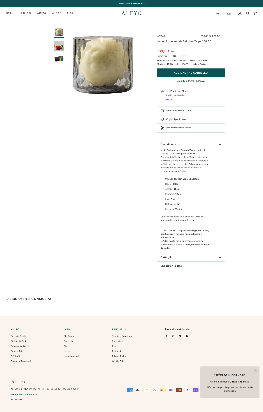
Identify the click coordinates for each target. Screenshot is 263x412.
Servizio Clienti (18, 336)
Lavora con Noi (71, 356)
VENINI (161, 36)
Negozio (68, 351)
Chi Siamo (69, 336)
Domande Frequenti (21, 361)
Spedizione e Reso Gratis (131, 3)
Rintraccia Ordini (19, 341)
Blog (66, 346)
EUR (229, 14)
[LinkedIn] (187, 335)
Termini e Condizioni (122, 336)
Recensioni (69, 341)
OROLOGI (26, 13)
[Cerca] (247, 13)
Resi (114, 346)
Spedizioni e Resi (172, 265)
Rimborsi (116, 351)
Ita (217, 14)
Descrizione (168, 144)
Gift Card (15, 356)
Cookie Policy (119, 361)
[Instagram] (173, 335)
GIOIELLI (10, 13)
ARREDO (41, 13)
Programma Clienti (20, 346)
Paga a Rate (17, 351)
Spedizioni (117, 341)
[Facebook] (166, 335)
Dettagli (166, 257)
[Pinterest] (180, 335)
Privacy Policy (119, 356)
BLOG (70, 13)
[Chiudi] (255, 370)
